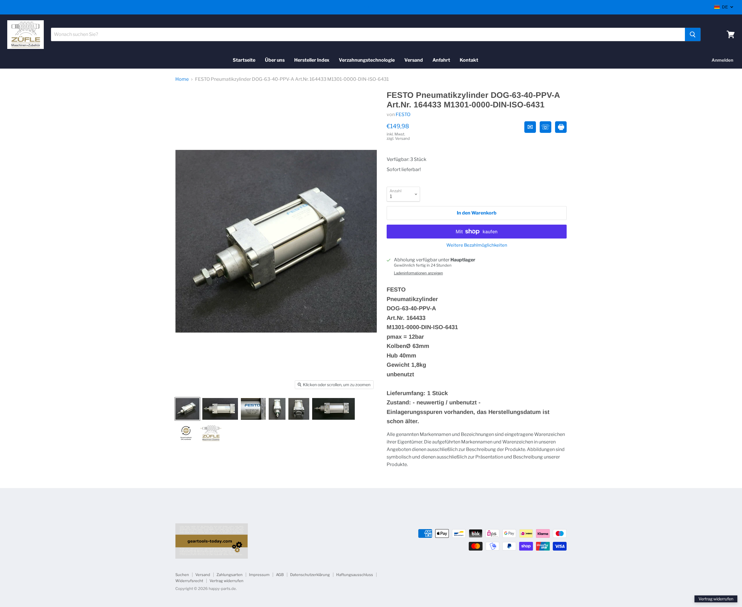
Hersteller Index (311, 60)
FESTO (403, 114)
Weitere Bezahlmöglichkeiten (476, 245)
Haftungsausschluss (354, 574)
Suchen (182, 574)
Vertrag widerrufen (226, 580)
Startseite (244, 60)
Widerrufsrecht (189, 580)
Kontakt (469, 60)
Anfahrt (441, 60)
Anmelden (722, 60)
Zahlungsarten (230, 574)
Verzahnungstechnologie (367, 60)
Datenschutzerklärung (310, 574)
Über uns (275, 60)
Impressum (259, 574)
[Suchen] (693, 34)
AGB (280, 574)
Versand (413, 60)
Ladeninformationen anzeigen (418, 273)
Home (182, 79)
